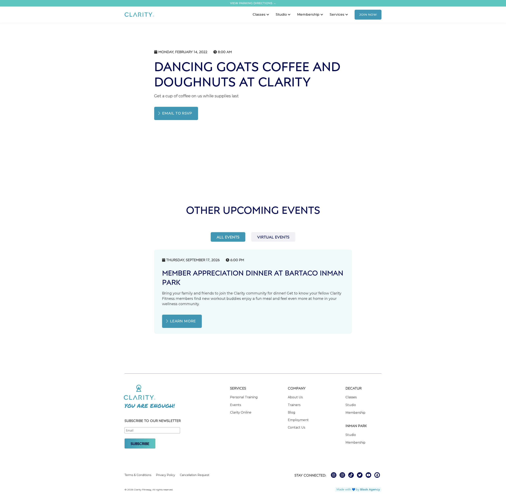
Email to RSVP (177, 113)
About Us (295, 397)
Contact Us (296, 427)
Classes (351, 397)
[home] (139, 14)
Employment (298, 420)
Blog (291, 412)
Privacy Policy (165, 475)
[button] (261, 14)
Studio (351, 405)
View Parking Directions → (253, 3)
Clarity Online (240, 412)
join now (368, 14)
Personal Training (244, 397)
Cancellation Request (194, 475)
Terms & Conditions (138, 475)
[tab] (228, 237)
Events (235, 405)
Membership (355, 413)
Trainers (294, 405)
